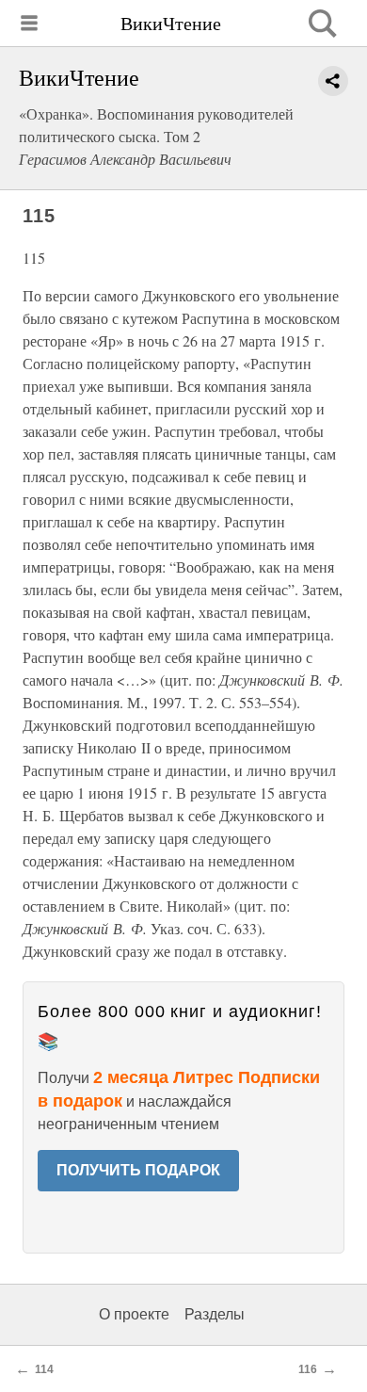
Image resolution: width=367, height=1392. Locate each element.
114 (44, 1369)
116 (307, 1369)
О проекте (134, 1314)
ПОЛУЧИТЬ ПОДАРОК (138, 1170)
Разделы (214, 1314)
